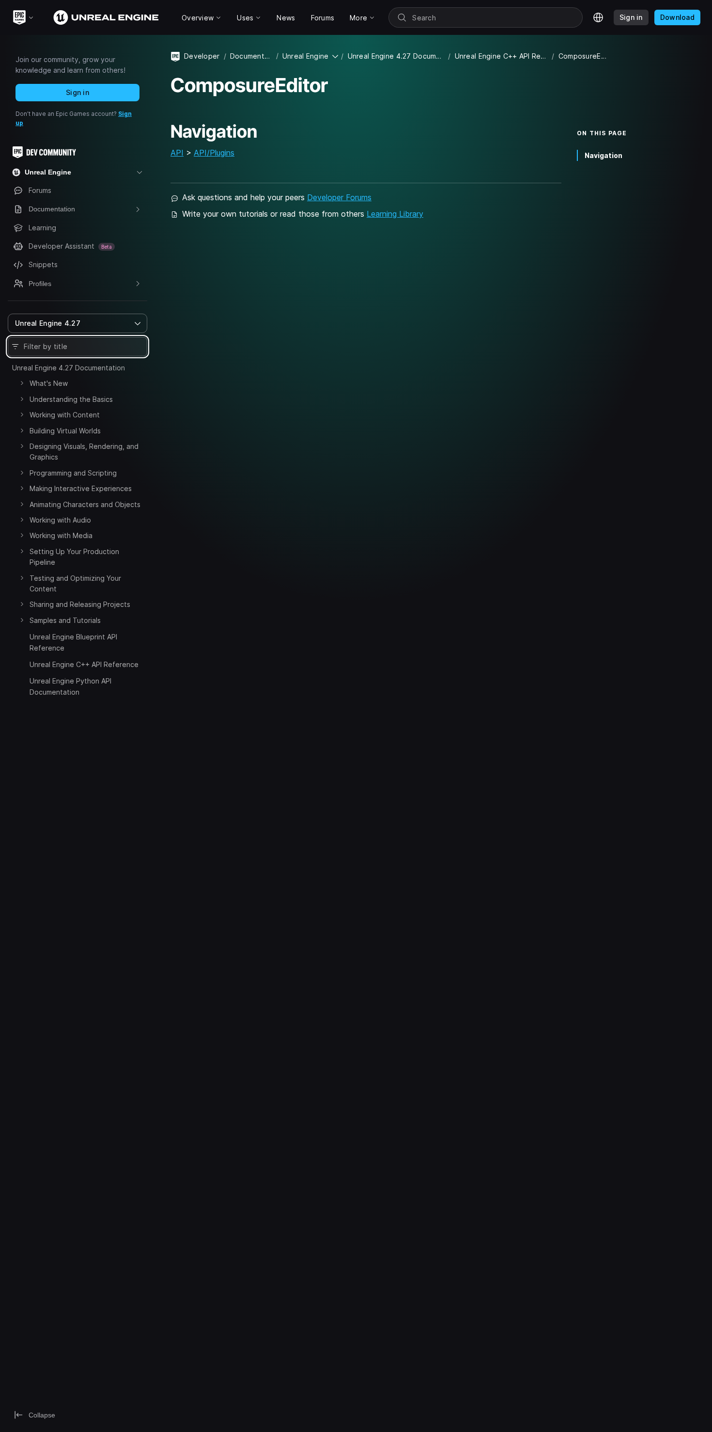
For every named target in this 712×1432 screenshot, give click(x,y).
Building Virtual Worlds (65, 431)
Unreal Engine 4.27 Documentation (68, 368)
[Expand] (22, 383)
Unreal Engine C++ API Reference (84, 664)
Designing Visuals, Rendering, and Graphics (84, 451)
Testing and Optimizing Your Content (75, 583)
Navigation (603, 155)
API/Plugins (214, 153)
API (177, 153)
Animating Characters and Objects (85, 504)
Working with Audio (60, 520)
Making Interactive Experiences (81, 488)
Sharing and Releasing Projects (80, 604)
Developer (202, 56)
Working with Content (65, 415)
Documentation (251, 56)
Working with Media (61, 535)
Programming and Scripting (73, 473)
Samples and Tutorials (65, 620)
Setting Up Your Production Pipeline (74, 556)
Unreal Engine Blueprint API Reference (73, 642)
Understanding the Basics (71, 399)
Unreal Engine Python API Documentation (70, 686)
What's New (49, 383)
